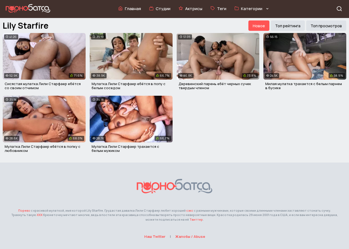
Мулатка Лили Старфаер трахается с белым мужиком (125, 148)
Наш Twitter (155, 236)
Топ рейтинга (287, 25)
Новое (259, 25)
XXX (40, 215)
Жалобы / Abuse (190, 236)
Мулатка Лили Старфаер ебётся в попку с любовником (42, 148)
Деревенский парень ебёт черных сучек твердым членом (215, 86)
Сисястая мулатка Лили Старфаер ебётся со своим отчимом (43, 86)
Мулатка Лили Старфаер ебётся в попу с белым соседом (129, 86)
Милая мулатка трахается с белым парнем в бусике (303, 86)
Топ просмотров (326, 25)
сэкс (189, 210)
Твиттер (196, 219)
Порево (24, 210)
